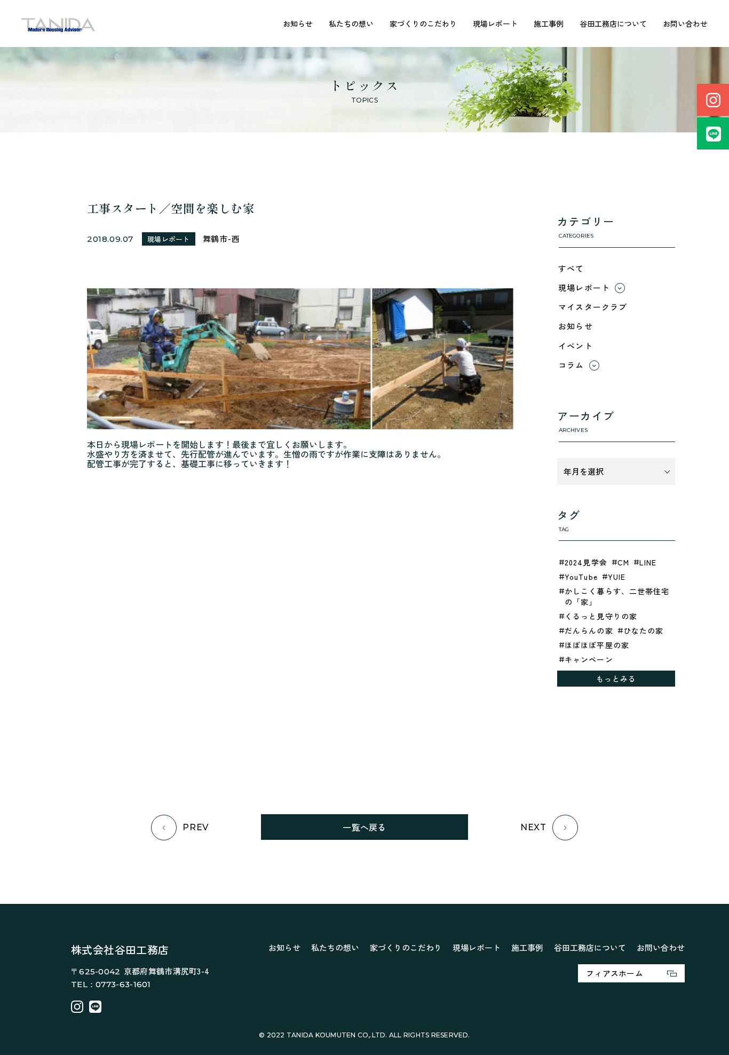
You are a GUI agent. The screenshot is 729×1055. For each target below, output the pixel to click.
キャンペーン (589, 659)
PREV (196, 827)
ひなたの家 (643, 630)
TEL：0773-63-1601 (111, 984)
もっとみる (616, 678)
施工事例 (549, 23)
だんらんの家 (589, 630)
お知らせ (298, 23)
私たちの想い (351, 23)
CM (623, 562)
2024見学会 (586, 562)
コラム (571, 364)
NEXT (533, 827)
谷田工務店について (613, 23)
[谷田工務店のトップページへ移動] (58, 23)
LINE (647, 562)
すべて (571, 268)
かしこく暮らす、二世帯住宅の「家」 (617, 596)
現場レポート (495, 23)
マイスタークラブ (593, 306)
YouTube (581, 576)
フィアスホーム (614, 973)
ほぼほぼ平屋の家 (597, 645)
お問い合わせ (685, 23)
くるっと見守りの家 (601, 616)
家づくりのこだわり (423, 23)
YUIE (616, 576)
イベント (575, 345)
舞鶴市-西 (221, 238)
